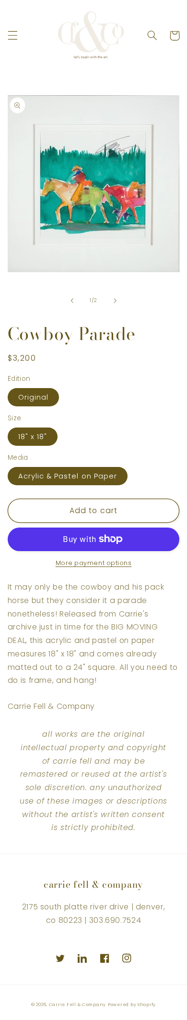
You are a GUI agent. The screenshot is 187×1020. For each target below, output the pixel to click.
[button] (12, 36)
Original (33, 397)
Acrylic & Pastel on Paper (67, 476)
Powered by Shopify (132, 1004)
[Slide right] (115, 300)
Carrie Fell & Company (77, 1004)
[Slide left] (71, 300)
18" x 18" (32, 436)
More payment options (94, 563)
